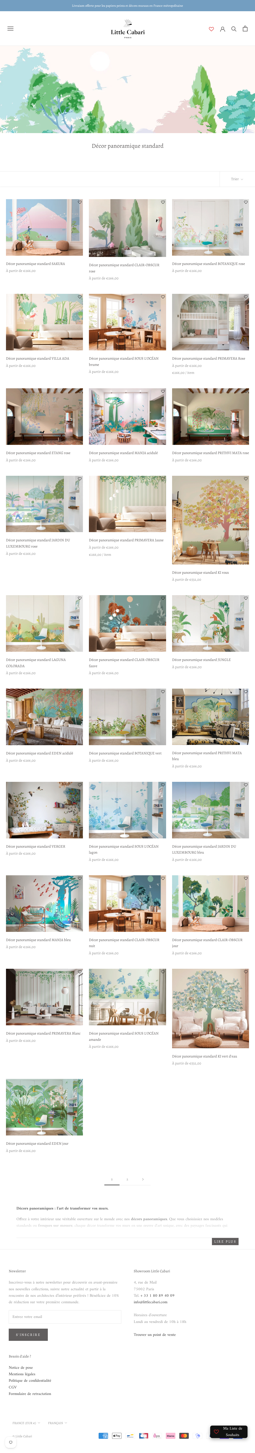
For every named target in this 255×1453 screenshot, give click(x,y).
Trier (235, 178)
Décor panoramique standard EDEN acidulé (39, 753)
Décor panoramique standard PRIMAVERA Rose (208, 358)
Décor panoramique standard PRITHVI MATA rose (210, 452)
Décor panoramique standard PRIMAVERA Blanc (43, 1033)
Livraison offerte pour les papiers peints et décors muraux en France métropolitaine (127, 5)
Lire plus (225, 1241)
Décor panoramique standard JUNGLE (201, 659)
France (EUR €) (24, 1423)
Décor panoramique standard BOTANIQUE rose (208, 263)
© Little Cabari (22, 1436)
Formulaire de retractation (30, 1393)
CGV (13, 1387)
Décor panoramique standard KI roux (200, 572)
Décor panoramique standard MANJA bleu (38, 939)
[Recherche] (234, 28)
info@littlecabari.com (150, 1302)
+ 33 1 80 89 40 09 (157, 1295)
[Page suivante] (143, 1179)
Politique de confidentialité (30, 1380)
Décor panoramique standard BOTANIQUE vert (125, 753)
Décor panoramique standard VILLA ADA (37, 358)
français (55, 1423)
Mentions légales (22, 1374)
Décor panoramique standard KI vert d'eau (204, 1056)
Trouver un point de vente (155, 1334)
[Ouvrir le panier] (245, 28)
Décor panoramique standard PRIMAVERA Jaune (126, 540)
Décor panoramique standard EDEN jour (37, 1143)
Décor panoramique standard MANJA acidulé (123, 452)
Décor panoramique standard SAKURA (35, 263)
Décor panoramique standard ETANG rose (38, 452)
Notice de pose (21, 1367)
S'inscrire (28, 1334)
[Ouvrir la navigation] (10, 28)
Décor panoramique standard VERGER (35, 846)
